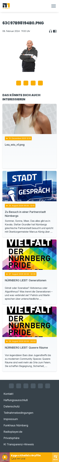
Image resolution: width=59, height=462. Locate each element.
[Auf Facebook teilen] (18, 83)
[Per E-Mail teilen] (40, 83)
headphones (50, 31)
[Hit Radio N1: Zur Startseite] (25, 6)
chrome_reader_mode (55, 31)
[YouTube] (25, 385)
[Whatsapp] (33, 385)
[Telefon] (47, 385)
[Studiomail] (40, 385)
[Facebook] (11, 385)
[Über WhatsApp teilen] (33, 83)
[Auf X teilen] (25, 83)
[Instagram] (18, 385)
